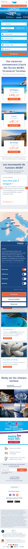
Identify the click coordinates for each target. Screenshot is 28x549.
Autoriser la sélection (14, 299)
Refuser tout (14, 304)
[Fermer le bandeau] (25, 243)
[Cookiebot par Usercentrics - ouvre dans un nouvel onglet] (18, 244)
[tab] (7, 28)
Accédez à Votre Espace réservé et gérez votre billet (14, 5)
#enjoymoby (10, 385)
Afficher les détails (18, 289)
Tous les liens (14, 487)
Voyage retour (5, 42)
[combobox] (14, 38)
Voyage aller (4, 31)
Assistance (5, 2)
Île (1, 20)
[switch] (24, 274)
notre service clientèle (17, 480)
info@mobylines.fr (15, 478)
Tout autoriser (14, 294)
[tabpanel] (14, 42)
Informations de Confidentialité (6, 472)
